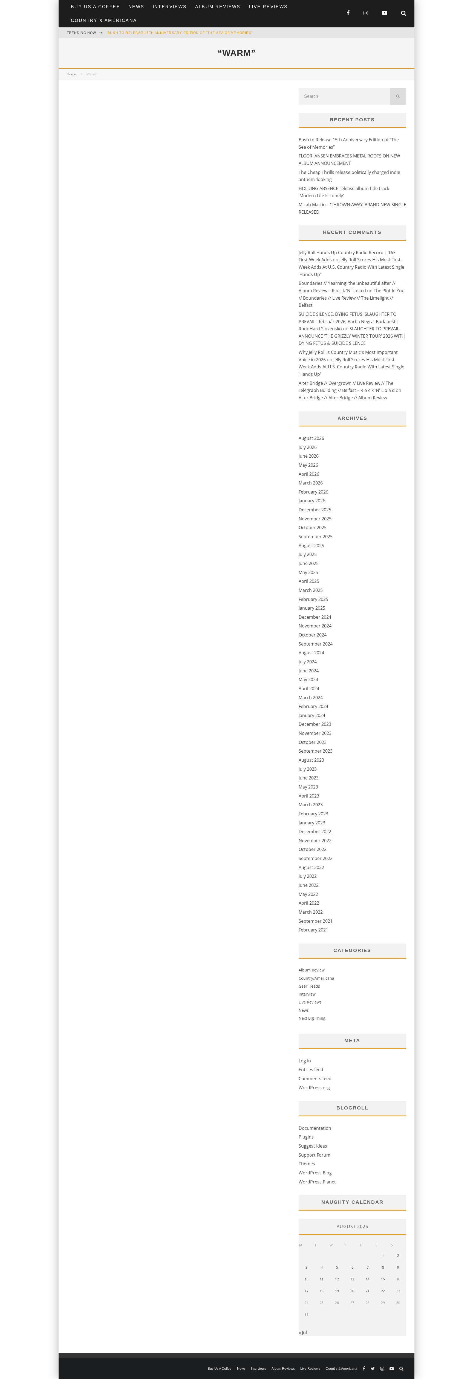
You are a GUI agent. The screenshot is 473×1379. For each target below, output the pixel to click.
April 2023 (309, 796)
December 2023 (315, 724)
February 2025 (313, 599)
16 (398, 1279)
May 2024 (308, 679)
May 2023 (308, 787)
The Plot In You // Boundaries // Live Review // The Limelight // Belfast (352, 298)
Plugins (306, 1137)
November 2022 (315, 841)
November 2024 (315, 626)
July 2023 (308, 769)
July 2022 (308, 876)
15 (383, 1279)
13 (352, 1279)
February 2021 (313, 930)
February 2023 (313, 814)
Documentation (315, 1128)
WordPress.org (314, 1088)
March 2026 (311, 483)
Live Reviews (268, 6)
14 (368, 1279)
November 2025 (315, 519)
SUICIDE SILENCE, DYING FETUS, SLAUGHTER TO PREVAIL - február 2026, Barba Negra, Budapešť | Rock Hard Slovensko (349, 321)
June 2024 (309, 671)
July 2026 (308, 447)
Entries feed (311, 1069)
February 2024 (313, 706)
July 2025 (308, 554)
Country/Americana (316, 978)
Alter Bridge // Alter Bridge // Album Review (343, 398)
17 (306, 1291)
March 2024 (311, 698)
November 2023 (315, 733)
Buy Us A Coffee (95, 6)
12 (337, 1279)
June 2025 (309, 563)
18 (322, 1291)
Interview (307, 994)
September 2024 (316, 644)
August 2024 (311, 653)
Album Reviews (218, 6)
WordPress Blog (315, 1173)
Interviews (170, 6)
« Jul (303, 1332)
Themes (307, 1164)
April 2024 (309, 689)
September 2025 (316, 537)
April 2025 (309, 581)
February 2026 (313, 492)
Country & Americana (104, 20)
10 (306, 1279)
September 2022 (316, 858)
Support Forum (314, 1155)
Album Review (312, 970)
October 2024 (313, 635)
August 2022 (311, 867)
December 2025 (315, 510)
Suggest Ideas (313, 1146)
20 (352, 1291)
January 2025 (312, 608)
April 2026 (309, 474)
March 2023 (311, 805)
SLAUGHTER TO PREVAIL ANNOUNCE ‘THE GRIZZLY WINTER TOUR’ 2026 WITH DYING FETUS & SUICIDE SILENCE (352, 336)
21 (368, 1291)
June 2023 (309, 778)
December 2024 (315, 617)
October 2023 (313, 742)
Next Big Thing (312, 1018)
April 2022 (309, 903)
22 (383, 1291)
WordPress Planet (317, 1182)
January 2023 (312, 823)
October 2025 (313, 527)
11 (322, 1279)
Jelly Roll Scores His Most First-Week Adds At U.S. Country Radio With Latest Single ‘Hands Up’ (351, 267)
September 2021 (316, 921)
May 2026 (308, 465)
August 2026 (311, 438)
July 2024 (308, 662)
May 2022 (308, 894)
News (136, 6)
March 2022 (311, 912)
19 (337, 1291)
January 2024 (312, 715)
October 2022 (313, 849)
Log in (305, 1061)
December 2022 (315, 831)
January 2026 (312, 501)
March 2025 (311, 590)
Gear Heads (309, 986)
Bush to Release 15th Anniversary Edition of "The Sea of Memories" (180, 33)
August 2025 (311, 546)
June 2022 (309, 885)
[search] (398, 96)
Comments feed (315, 1079)
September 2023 (316, 751)
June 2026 (309, 456)
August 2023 (311, 760)
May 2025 (308, 572)
